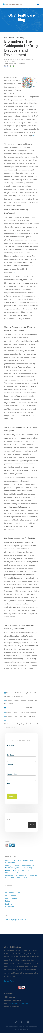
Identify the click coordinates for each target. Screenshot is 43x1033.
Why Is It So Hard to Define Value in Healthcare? (19, 862)
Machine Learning (12, 898)
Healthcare (9, 907)
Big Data (8, 904)
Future (7, 901)
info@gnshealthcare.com (18, 1003)
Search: (10, 819)
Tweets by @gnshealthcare (15, 919)
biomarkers (22, 63)
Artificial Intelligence (13, 895)
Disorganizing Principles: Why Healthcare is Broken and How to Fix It (21, 876)
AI (17, 63)
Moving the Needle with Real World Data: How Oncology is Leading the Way (21, 867)
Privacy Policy (9, 981)
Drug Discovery (10, 63)
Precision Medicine (12, 893)
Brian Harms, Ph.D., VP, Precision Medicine (19, 59)
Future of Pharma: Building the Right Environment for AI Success (19, 871)
